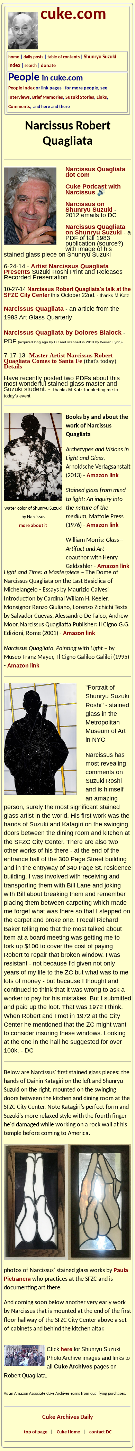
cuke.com (73, 15)
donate (48, 65)
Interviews (19, 97)
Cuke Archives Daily (67, 1417)
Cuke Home (68, 1432)
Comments (19, 106)
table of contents (63, 57)
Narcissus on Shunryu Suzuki (88, 207)
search (31, 66)
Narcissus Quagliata (34, 308)
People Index (21, 88)
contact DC (100, 1432)
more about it (33, 525)
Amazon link (103, 475)
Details (13, 366)
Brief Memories (47, 97)
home (13, 57)
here (66, 1349)
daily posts (33, 57)
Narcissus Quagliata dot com (95, 172)
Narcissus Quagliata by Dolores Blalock (63, 332)
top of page (35, 1432)
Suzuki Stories (79, 97)
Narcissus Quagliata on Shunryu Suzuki (95, 229)
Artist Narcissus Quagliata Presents (56, 269)
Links (102, 97)
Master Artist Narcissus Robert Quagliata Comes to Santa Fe (58, 358)
